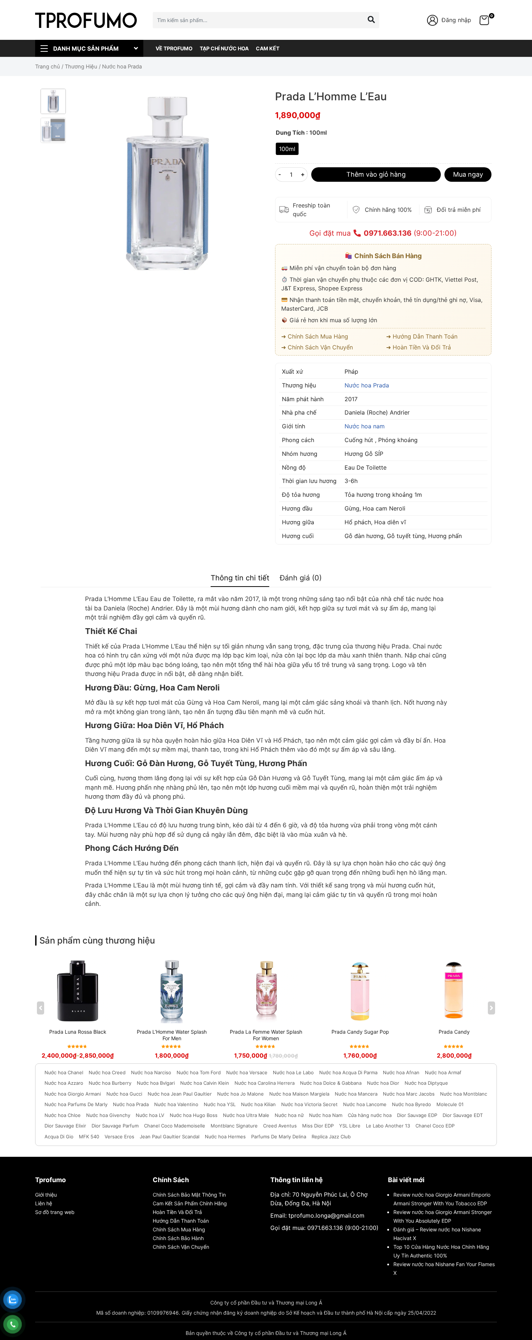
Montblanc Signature (234, 1126)
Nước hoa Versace (246, 1072)
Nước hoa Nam (325, 1115)
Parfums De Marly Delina (278, 1136)
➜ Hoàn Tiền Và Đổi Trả (418, 347)
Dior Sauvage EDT (463, 1115)
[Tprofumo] (86, 19)
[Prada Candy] (454, 990)
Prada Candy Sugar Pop (360, 1032)
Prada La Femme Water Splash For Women (266, 1035)
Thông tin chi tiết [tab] (240, 578)
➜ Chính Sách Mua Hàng (314, 336)
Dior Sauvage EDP (417, 1115)
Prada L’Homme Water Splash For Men (172, 1035)
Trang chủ (47, 66)
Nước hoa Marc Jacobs (409, 1094)
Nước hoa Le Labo (293, 1072)
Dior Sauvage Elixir (65, 1126)
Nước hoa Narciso (151, 1072)
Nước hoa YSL (220, 1104)
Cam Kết (267, 48)
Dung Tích (290, 132)
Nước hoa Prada (367, 385)
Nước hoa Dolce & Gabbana (331, 1083)
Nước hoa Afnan (401, 1072)
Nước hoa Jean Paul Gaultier (180, 1094)
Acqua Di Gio (59, 1136)
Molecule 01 (450, 1104)
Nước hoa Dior (383, 1083)
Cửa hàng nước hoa (370, 1115)
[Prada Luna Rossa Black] (77, 990)
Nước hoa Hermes (225, 1136)
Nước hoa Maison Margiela (299, 1094)
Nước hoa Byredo (411, 1104)
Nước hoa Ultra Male (246, 1115)
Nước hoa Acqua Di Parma (348, 1072)
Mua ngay (468, 174)
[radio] (287, 148)
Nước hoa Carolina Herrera (265, 1083)
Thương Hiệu (81, 66)
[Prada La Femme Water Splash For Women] (266, 990)
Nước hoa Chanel (64, 1072)
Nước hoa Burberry (110, 1083)
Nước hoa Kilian (258, 1104)
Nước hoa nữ (289, 1115)
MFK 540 (89, 1136)
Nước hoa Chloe (63, 1115)
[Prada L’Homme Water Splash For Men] (171, 990)
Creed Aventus (280, 1126)
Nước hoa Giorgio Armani (73, 1094)
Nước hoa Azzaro (64, 1083)
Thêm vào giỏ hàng (376, 174)
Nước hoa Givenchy (108, 1115)
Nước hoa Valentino (176, 1104)
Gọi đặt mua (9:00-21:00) (383, 233)
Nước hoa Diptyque (426, 1083)
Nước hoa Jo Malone (240, 1094)
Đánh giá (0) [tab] (301, 578)
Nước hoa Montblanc (463, 1094)
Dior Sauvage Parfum (115, 1126)
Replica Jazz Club (331, 1136)
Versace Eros (119, 1136)
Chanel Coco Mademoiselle (174, 1126)
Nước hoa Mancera (356, 1094)
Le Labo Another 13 (388, 1126)
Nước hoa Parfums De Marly (76, 1104)
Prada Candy (454, 1032)
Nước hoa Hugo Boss (194, 1115)
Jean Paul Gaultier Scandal (169, 1136)
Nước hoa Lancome (365, 1104)
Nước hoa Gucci (124, 1094)
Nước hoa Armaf (443, 1072)
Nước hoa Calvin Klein (204, 1083)
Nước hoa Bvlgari (156, 1083)
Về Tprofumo (174, 48)
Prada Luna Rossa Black (77, 1032)
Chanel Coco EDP (435, 1126)
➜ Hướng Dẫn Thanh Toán (421, 336)
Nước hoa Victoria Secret (309, 1104)
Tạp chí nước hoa (224, 48)
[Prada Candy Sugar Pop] (360, 990)
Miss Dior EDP (318, 1126)
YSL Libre (349, 1126)
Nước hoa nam (365, 426)
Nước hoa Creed (107, 1072)
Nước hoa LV (150, 1115)
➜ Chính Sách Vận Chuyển (317, 347)
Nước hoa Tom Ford (199, 1072)
